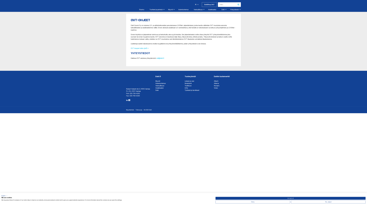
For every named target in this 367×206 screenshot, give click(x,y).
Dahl (157, 90)
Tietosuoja (139, 110)
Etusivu (141, 9)
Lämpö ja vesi (189, 81)
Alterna (216, 83)
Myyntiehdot (130, 110)
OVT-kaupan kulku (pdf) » (140, 48)
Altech (216, 81)
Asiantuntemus (183, 9)
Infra (186, 88)
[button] (4, 196)
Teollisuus (188, 86)
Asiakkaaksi (212, 9)
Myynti (157, 81)
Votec (216, 88)
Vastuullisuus (159, 86)
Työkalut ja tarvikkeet (192, 90)
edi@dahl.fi (160, 58)
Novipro (216, 86)
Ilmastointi (188, 83)
